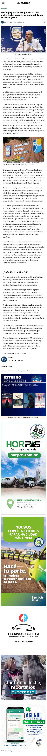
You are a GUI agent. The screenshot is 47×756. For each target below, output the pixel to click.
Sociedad (4, 8)
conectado (18, 371)
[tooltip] (9, 360)
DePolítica (9, 22)
